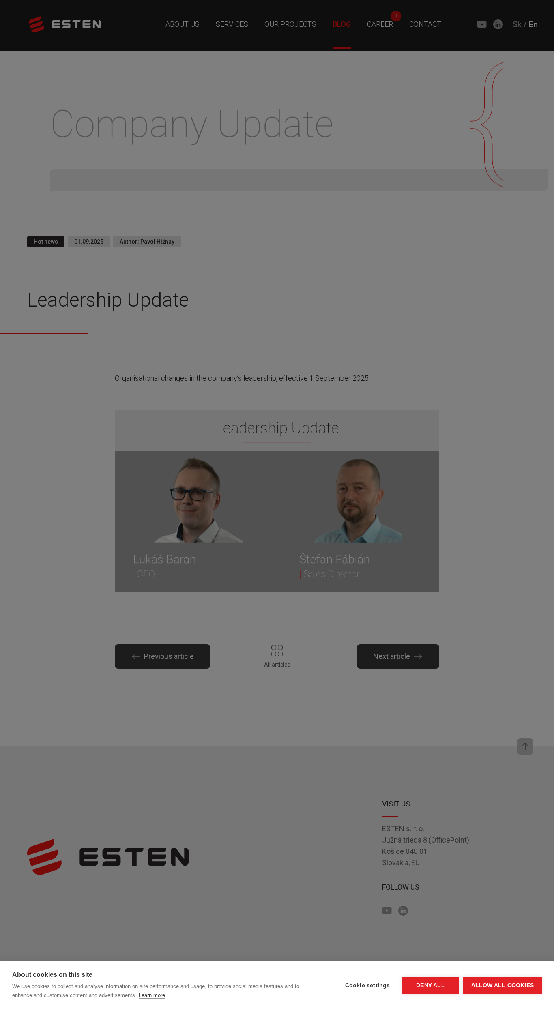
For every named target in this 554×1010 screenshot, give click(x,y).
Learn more (152, 995)
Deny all (430, 985)
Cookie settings (367, 985)
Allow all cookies (502, 985)
